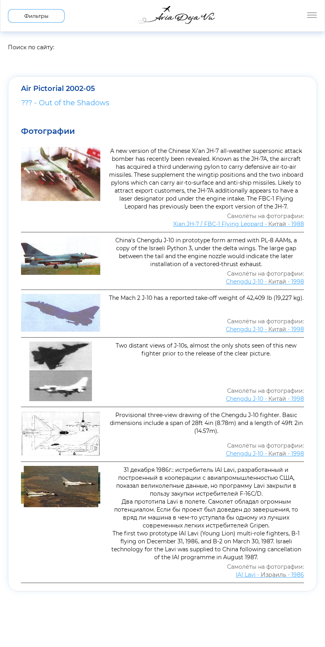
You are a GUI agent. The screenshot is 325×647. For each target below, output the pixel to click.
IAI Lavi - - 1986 (270, 574)
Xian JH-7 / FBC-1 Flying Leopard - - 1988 (238, 224)
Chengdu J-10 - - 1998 (265, 281)
